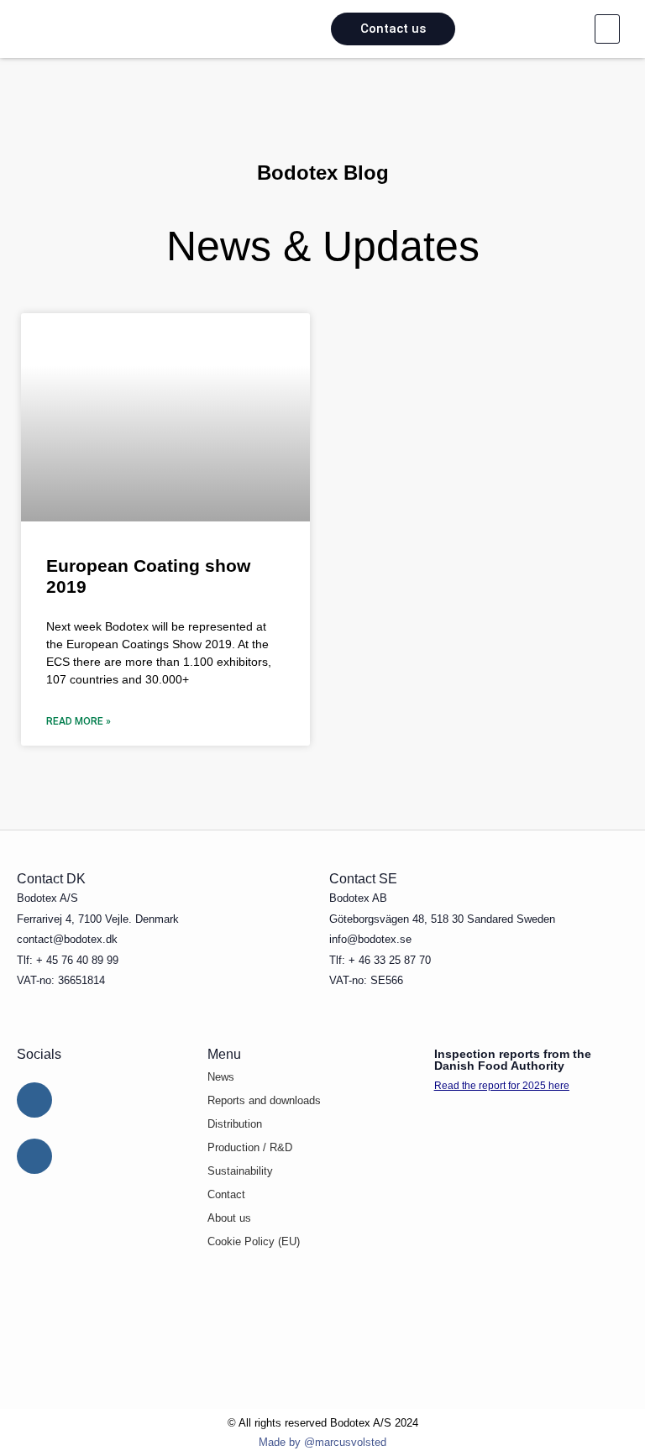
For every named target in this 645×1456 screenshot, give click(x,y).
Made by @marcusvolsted (322, 1442)
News (220, 1077)
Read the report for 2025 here (501, 1086)
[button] (607, 29)
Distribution (234, 1124)
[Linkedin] (34, 1100)
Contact (226, 1194)
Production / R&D (249, 1147)
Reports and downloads (264, 1100)
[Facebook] (34, 1156)
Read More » (78, 721)
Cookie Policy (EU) (253, 1241)
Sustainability (240, 1171)
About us (229, 1218)
